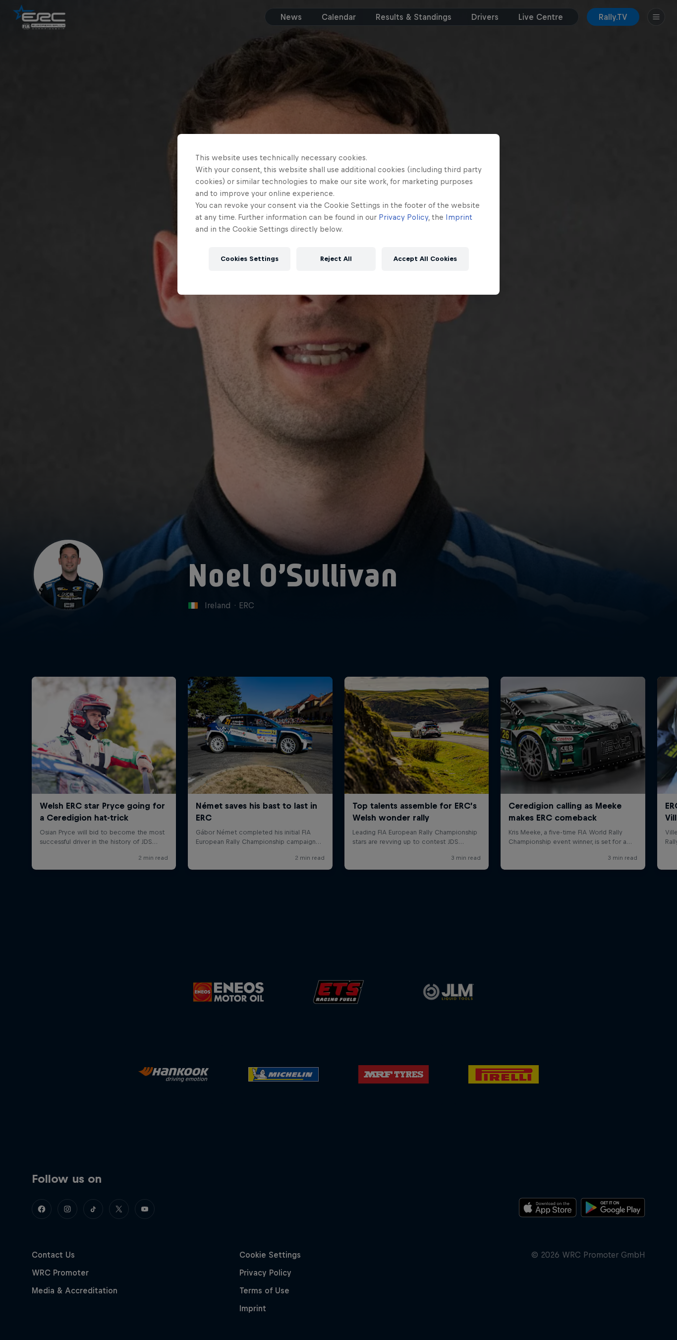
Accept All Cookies (425, 258)
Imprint (459, 217)
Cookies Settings (250, 258)
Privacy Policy (403, 217)
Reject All (336, 258)
